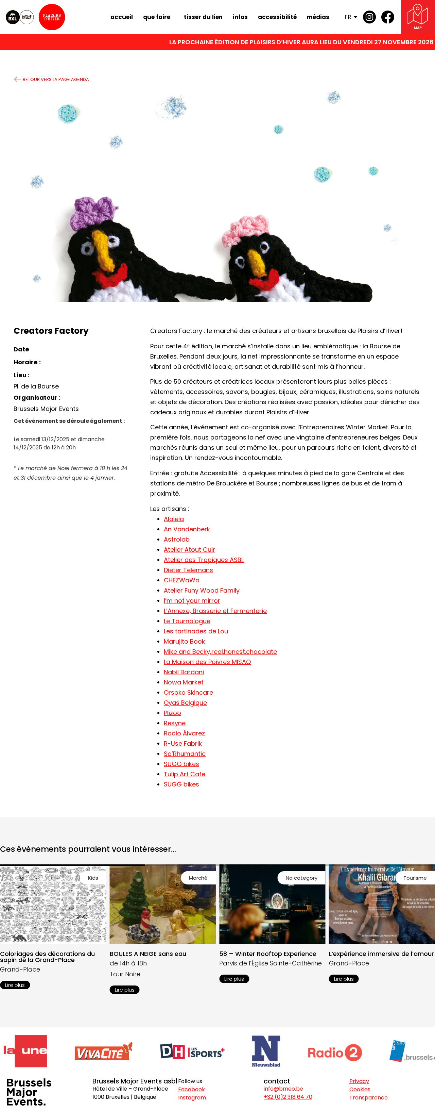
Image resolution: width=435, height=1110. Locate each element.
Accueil (121, 17)
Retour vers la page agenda (55, 79)
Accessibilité (277, 17)
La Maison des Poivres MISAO (207, 662)
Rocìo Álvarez (184, 733)
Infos (240, 17)
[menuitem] (352, 17)
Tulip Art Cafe (184, 774)
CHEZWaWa (181, 580)
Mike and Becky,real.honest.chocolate (220, 651)
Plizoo (172, 713)
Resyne (175, 723)
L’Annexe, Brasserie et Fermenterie (215, 611)
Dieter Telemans (188, 570)
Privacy (359, 1081)
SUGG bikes (181, 764)
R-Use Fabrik (183, 743)
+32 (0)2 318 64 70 (288, 1097)
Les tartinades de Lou (196, 631)
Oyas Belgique (185, 702)
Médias (318, 17)
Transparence (368, 1097)
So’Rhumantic (185, 753)
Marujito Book (184, 641)
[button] (93, 877)
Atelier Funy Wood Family (202, 590)
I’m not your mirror (192, 600)
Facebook (191, 1089)
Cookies (359, 1089)
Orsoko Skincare (188, 692)
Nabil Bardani (184, 672)
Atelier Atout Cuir (189, 549)
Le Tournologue (187, 621)
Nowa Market (184, 682)
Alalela (174, 519)
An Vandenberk (187, 529)
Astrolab (177, 539)
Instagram (192, 1097)
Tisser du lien (203, 17)
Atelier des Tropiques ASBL (204, 560)
